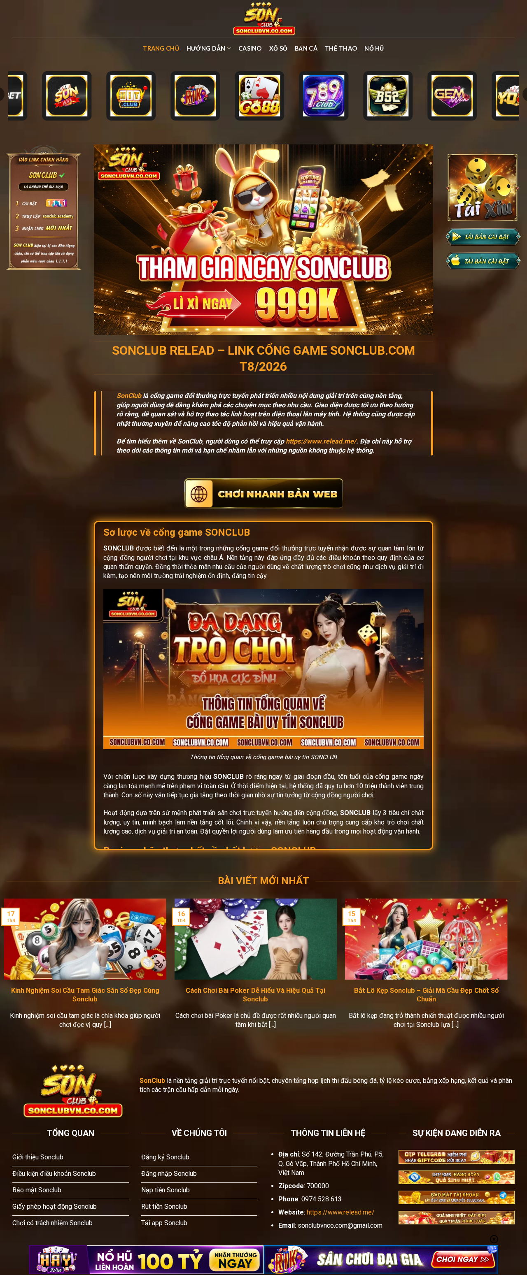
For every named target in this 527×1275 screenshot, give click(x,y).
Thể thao (341, 48)
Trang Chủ (161, 48)
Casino (250, 48)
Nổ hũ (374, 48)
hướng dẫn (206, 48)
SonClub (129, 395)
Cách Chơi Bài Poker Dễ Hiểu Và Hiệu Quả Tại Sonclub (255, 995)
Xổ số (278, 48)
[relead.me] (263, 18)
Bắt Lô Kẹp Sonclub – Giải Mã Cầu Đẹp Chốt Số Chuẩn (426, 995)
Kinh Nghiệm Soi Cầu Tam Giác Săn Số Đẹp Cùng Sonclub (85, 995)
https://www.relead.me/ (321, 441)
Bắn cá (306, 48)
